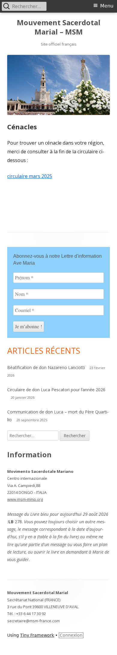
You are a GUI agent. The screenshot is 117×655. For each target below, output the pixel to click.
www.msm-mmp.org (25, 499)
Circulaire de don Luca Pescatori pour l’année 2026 (56, 389)
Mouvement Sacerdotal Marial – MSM (58, 27)
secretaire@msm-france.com (33, 620)
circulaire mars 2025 (29, 176)
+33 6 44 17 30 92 (31, 613)
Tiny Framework (37, 635)
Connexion (71, 635)
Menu (106, 6)
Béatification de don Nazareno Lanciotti (46, 367)
